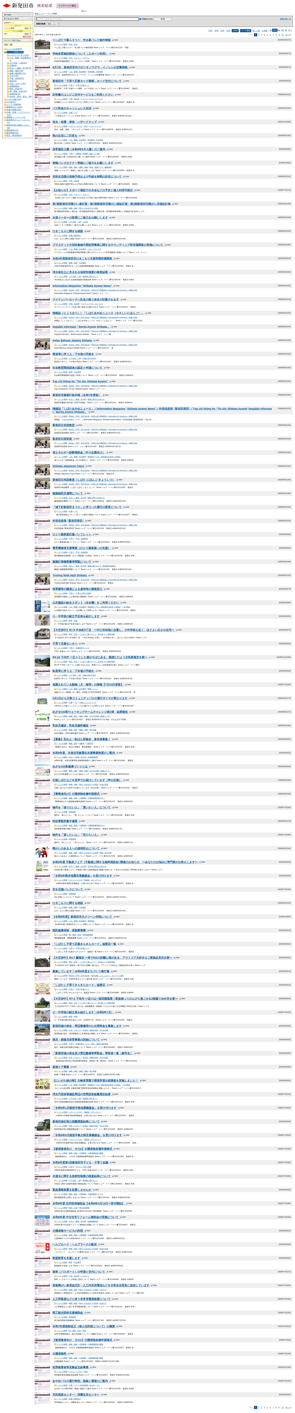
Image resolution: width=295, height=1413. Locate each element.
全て (290, 30)
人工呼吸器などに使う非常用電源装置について (82, 1299)
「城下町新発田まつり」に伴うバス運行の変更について (87, 507)
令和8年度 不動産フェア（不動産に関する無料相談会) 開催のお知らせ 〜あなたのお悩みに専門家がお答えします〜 (125, 862)
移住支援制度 (84, 1208)
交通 (70, 113)
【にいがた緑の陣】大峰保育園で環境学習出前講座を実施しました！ (96, 1080)
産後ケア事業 (61, 1067)
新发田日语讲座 (63, 438)
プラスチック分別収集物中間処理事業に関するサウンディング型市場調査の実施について (108, 244)
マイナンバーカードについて (92, 99)
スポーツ (86, 58)
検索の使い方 (285, 19)
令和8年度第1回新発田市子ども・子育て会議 (81, 1162)
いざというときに (76, 126)
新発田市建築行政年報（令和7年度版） (77, 395)
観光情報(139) (13, 133)
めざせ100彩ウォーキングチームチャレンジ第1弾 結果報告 (91, 712)
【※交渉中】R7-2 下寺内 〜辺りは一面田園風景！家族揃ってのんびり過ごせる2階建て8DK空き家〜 (116, 998)
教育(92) (13, 81)
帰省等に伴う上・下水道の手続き (74, 354)
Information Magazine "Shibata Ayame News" (83, 285)
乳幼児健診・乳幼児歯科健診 (71, 725)
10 (282, 35)
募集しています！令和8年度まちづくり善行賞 (81, 971)
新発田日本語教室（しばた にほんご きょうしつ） (84, 479)
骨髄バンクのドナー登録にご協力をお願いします (83, 162)
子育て (71, 85)
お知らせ (103, 1290)
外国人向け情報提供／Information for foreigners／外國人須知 (114, 290)
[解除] (27, 28)
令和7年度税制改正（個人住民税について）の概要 (84, 1326)
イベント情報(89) (14, 104)
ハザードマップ (95, 126)
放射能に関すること (90, 276)
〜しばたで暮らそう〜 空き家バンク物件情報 (82, 40)
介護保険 (82, 798)
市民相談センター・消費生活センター (76, 1394)
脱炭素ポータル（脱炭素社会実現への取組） (105, 457)
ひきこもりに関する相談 (68, 231)
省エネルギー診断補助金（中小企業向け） (79, 452)
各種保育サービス (82, 648)
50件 (228, 31)
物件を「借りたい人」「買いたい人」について (82, 807)
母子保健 (93, 730)
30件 (222, 31)
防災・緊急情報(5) (14, 135)
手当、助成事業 (82, 539)
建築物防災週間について (68, 493)
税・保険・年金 (75, 935)
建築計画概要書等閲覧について (72, 561)
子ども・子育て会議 (83, 1167)
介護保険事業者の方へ (96, 798)
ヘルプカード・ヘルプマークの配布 (75, 1244)
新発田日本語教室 (64, 425)
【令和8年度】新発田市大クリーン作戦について (83, 916)
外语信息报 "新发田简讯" (69, 520)
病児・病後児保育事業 (99, 1044)
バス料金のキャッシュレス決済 (72, 108)
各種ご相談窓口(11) (18, 73)
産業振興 (72, 812)
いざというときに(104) (19, 55)
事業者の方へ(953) (14, 107)
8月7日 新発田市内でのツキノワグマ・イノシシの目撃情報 (90, 67)
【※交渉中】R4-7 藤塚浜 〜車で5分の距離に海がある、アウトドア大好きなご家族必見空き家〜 (113, 957)
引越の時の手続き (89, 358)
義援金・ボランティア (92, 880)
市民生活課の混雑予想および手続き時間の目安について (87, 176)
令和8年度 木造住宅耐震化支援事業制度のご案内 (84, 753)
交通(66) (13, 65)
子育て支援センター (65, 643)
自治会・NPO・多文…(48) (21, 96)
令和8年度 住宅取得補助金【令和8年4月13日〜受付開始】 (89, 1203)
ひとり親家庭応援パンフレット (72, 534)
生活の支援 (104, 784)
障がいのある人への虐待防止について (76, 848)
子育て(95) (14, 76)
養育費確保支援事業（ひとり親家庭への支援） (82, 548)
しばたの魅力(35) (14, 99)
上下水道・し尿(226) (18, 63)
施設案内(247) (13, 130)
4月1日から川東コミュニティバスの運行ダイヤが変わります (90, 698)
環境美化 (91, 921)
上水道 (85, 222)
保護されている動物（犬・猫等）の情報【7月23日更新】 (88, 684)
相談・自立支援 (106, 853)
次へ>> (288, 35)
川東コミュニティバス (87, 702)
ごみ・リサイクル (94, 249)
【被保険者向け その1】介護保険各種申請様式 (83, 1340)
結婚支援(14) (15, 94)
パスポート (85, 1276)
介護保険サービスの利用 (68, 1230)
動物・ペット (93, 689)
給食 (76, 621)
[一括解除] (27, 37)
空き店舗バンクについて (68, 889)
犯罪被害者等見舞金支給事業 (71, 1367)
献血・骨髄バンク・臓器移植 (101, 167)
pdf (282, 30)
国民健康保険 (88, 935)
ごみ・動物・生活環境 (77, 72)
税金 (84, 1331)
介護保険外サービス (95, 1194)
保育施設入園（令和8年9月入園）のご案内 (79, 149)
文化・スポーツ (75, 58)
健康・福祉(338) (16, 71)
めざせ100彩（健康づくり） (100, 716)
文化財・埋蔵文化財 (90, 1030)
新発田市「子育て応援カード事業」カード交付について (87, 81)
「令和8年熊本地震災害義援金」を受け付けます (83, 875)
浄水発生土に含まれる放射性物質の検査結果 (81, 272)
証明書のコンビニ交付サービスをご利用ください (83, 94)
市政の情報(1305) (14, 110)
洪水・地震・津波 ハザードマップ (75, 122)
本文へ (84, 11)
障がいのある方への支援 (88, 208)
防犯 (86, 1371)
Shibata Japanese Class (69, 466)
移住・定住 (73, 44)
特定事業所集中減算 (65, 821)
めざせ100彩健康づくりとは (70, 766)
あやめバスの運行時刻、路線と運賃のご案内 (81, 1381)
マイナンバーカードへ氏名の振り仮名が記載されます (86, 299)
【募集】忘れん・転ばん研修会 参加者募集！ (82, 739)
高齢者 (81, 743)
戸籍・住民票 (74, 99)
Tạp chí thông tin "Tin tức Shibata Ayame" (81, 381)
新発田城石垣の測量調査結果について (76, 1121)
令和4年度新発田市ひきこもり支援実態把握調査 (83, 258)
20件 (216, 31)
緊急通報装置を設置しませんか (72, 1189)
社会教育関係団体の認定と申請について (78, 367)
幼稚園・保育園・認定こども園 (88, 153)
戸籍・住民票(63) (17, 78)
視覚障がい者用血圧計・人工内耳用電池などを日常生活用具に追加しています (101, 1285)
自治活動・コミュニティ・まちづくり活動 (107, 976)
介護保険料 (60, 1353)
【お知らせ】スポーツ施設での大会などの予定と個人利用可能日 (93, 190)
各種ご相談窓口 (75, 235)
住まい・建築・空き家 (77, 399)
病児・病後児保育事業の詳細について (76, 1039)
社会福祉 (82, 263)
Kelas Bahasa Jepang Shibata (72, 340)
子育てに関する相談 (83, 593)
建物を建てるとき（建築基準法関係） (102, 566)
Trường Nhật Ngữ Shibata (70, 575)
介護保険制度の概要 (95, 1153)
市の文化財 (104, 1030)
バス (76, 113)
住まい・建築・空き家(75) (20, 68)
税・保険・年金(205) (18, 91)
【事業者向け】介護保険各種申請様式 (76, 793)
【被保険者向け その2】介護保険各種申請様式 (83, 1148)
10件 (210, 31)
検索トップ (6, 45)
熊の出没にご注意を (65, 135)
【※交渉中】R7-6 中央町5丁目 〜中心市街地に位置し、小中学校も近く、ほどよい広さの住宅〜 (114, 630)
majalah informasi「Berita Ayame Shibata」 (81, 326)
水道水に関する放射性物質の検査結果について (82, 1176)
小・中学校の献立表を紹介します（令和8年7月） (83, 1012)
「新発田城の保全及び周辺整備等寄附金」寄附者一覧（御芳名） (93, 1053)
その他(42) (11, 102)
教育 (70, 372)
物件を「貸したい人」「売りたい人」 (76, 834)
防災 (86, 126)
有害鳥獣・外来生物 (95, 72)
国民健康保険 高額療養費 (70, 930)
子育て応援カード (82, 85)
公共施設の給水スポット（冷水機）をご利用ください (86, 602)
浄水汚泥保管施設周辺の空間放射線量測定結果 (82, 1094)
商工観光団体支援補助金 (68, 1312)
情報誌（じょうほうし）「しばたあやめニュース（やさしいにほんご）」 (99, 313)
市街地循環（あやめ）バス (89, 1385)
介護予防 (89, 743)
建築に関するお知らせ (96, 399)
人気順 (264, 31)
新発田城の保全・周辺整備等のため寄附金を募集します (87, 1026)
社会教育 (77, 372)
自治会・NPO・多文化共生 (79, 290)
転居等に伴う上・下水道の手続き (74, 671)
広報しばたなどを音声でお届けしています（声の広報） (87, 780)
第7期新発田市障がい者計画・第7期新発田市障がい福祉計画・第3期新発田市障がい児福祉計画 (112, 203)
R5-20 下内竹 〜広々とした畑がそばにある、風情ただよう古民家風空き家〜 (100, 657)
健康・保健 (83, 167)
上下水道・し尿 (75, 222)
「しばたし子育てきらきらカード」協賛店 (79, 985)
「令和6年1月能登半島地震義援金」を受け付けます (85, 1108)
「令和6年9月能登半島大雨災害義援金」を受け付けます (88, 1135)
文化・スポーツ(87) (18, 84)
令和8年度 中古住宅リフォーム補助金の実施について (86, 1217)
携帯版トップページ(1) (16, 117)
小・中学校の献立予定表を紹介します (76, 616)
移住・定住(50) (16, 89)
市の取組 (126, 607)
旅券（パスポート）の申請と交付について (79, 1271)
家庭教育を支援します (67, 1258)
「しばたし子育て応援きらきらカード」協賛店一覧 (85, 944)
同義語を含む (147, 19)
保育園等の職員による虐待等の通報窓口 (78, 589)
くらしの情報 (62, 44)
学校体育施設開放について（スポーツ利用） (81, 53)
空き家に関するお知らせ (97, 866)
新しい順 (256, 31)
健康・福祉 (73, 167)
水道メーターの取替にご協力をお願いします (81, 217)
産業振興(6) (14, 86)
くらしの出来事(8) (14, 49)
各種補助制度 (93, 757)
